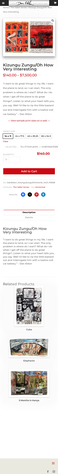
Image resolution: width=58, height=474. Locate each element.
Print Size (9, 131)
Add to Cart (29, 171)
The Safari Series (19, 7)
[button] (52, 20)
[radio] (8, 136)
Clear (5, 141)
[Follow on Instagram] (53, 471)
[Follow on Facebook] (47, 471)
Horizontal (40, 187)
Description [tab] (29, 212)
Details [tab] (29, 217)
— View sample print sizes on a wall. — (29, 120)
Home (6, 7)
